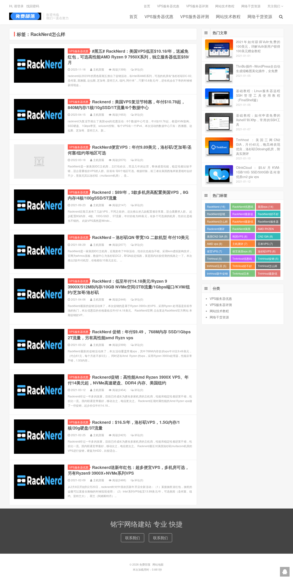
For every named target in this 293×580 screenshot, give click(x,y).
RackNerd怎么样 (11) (217, 222)
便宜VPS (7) (214, 251)
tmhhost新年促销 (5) (217, 274)
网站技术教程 (228, 16)
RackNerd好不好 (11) (268, 214)
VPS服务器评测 (194, 16)
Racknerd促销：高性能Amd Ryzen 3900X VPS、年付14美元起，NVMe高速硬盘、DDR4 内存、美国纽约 (128, 380)
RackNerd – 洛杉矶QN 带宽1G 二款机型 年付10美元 (140, 237)
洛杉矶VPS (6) (267, 251)
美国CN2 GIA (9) (217, 236)
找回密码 (32, 6)
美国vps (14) (265, 206)
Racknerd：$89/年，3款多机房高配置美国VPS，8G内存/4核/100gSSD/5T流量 (128, 195)
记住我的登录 (124, 24)
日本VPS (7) (265, 244)
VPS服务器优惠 (78, 51)
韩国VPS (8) (239, 236)
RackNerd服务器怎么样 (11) (268, 222)
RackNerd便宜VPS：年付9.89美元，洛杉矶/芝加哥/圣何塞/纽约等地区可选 (130, 150)
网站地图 (157, 564)
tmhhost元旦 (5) (216, 266)
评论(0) (138, 69)
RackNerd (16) (216, 206)
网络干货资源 (259, 16)
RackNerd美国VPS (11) (241, 229)
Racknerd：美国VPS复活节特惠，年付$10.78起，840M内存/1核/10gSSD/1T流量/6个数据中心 (126, 104)
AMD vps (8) (214, 244)
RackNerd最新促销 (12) (242, 214)
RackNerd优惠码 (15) (242, 207)
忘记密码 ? (174, 24)
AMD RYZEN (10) (266, 229)
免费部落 (25, 16)
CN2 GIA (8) (265, 236)
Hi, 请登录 (16, 6)
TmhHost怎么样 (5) (267, 266)
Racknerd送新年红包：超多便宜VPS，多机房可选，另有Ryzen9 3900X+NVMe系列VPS (128, 470)
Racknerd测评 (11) (216, 229)
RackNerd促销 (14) (216, 214)
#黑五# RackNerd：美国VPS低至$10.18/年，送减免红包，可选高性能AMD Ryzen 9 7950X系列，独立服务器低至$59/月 (128, 56)
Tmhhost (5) (214, 258)
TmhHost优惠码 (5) (242, 259)
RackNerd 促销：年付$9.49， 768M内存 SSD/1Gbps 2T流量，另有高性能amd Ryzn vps (129, 334)
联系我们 (132, 537)
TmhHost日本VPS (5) (240, 274)
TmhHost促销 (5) (268, 258)
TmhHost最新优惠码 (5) (267, 274)
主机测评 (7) (239, 244)
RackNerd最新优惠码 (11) (242, 222)
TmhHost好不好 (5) (242, 266)
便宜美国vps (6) (242, 251)
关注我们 (274, 6)
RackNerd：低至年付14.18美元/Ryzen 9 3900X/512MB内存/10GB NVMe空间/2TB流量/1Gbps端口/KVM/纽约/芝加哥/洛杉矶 (129, 286)
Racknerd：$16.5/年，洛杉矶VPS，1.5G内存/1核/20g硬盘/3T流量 (124, 425)
